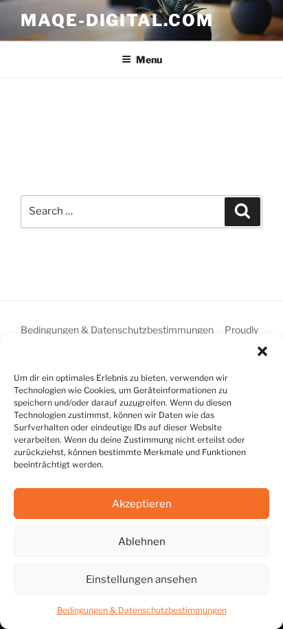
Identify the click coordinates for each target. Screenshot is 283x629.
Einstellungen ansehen (141, 579)
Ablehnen (142, 542)
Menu (149, 59)
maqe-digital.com (117, 20)
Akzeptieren (142, 504)
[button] (262, 351)
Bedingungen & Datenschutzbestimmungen (142, 610)
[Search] (242, 211)
